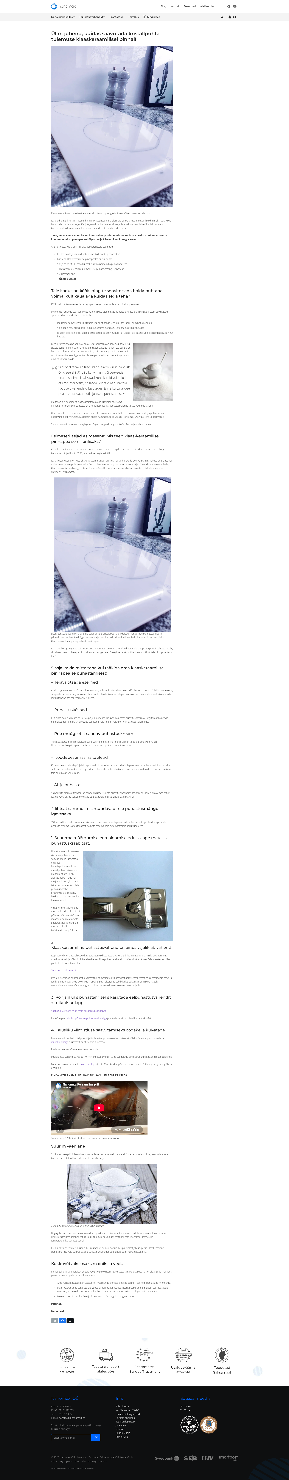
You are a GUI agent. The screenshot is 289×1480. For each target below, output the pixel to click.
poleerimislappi (88, 1064)
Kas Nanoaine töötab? (127, 1410)
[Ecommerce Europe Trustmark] (144, 1355)
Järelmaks (121, 1425)
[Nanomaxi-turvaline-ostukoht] (189, 1425)
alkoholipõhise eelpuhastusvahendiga (87, 1018)
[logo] (63, 6)
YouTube (185, 1410)
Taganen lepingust (125, 1421)
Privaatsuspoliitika (125, 1417)
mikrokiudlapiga (59, 1042)
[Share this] (62, 1320)
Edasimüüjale (123, 1433)
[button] (77, 17)
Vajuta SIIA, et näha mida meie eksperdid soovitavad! (79, 1010)
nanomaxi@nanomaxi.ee (72, 1417)
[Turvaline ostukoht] (67, 1355)
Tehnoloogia (122, 1406)
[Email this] (54, 1320)
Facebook (185, 1406)
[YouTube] (235, 6)
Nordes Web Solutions (69, 1468)
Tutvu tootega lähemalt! (63, 970)
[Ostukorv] (234, 17)
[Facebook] (229, 6)
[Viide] (229, 17)
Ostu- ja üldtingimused (128, 1414)
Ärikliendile (122, 1436)
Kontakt (120, 1429)
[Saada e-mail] (95, 1437)
